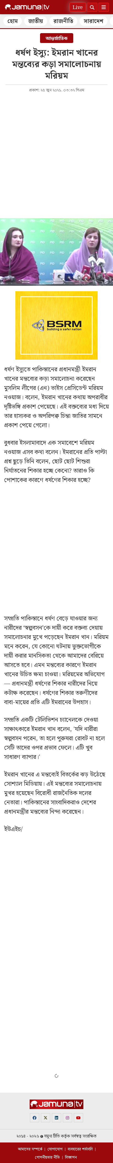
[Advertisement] (56, 155)
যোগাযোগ (55, 1149)
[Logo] (27, 7)
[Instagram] (67, 1117)
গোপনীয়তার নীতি (47, 1157)
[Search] (92, 7)
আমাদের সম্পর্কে (30, 1149)
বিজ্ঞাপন (71, 1157)
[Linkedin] (56, 1117)
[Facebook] (34, 1117)
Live (78, 7)
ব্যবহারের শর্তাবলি (80, 1149)
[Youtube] (78, 1117)
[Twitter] (45, 1117)
